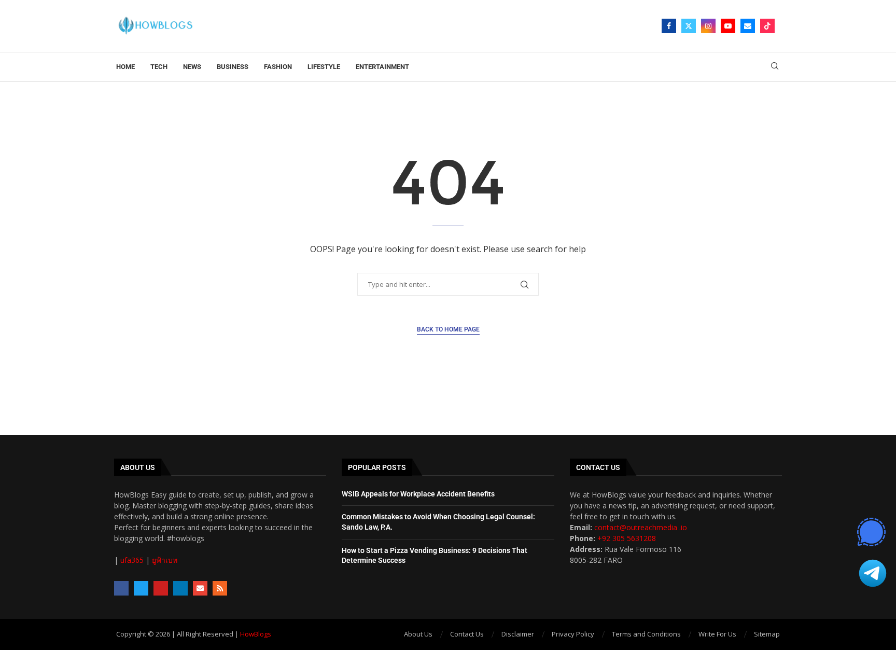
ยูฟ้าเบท (164, 560)
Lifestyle (323, 67)
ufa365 (132, 560)
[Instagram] (708, 26)
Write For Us (717, 634)
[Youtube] (728, 26)
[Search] (774, 67)
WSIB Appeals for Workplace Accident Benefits (418, 494)
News (192, 67)
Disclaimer (517, 634)
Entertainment (382, 67)
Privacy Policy (573, 634)
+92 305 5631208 (626, 538)
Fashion (278, 67)
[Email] (747, 26)
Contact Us (467, 634)
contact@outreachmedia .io (640, 527)
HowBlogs (255, 634)
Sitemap (767, 634)
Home (125, 67)
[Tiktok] (767, 26)
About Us (418, 634)
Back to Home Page (448, 329)
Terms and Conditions (646, 634)
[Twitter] (688, 26)
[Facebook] (669, 26)
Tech (158, 67)
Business (232, 67)
